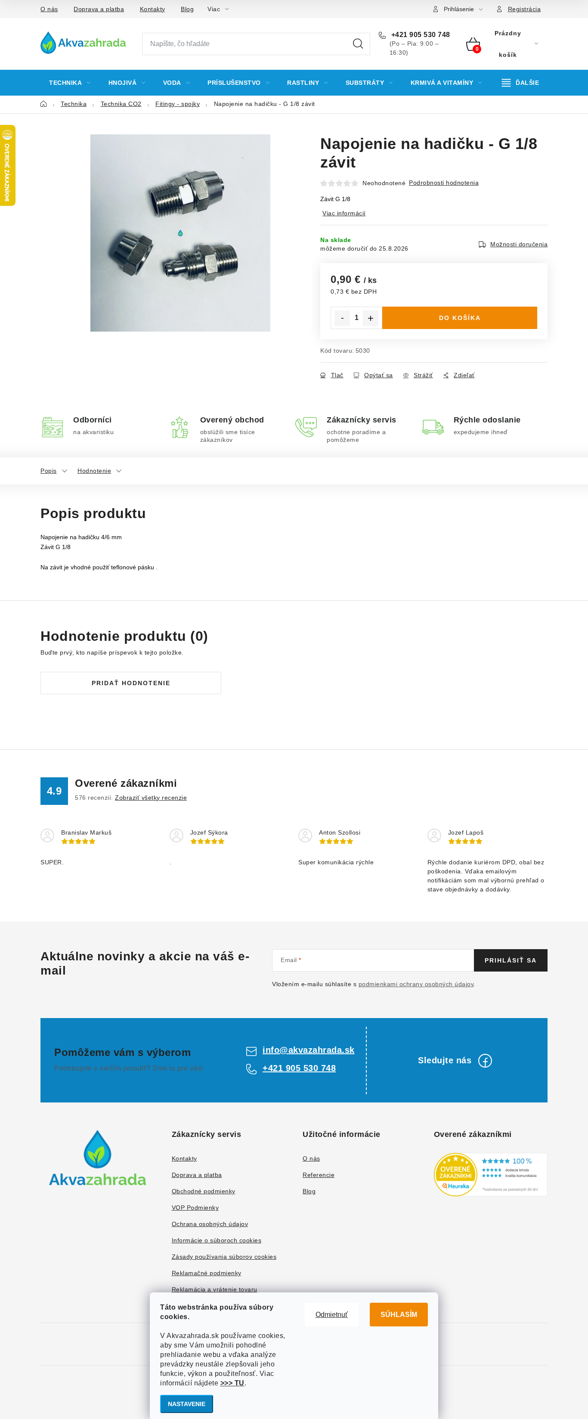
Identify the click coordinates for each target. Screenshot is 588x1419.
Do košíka (460, 317)
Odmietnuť (332, 1314)
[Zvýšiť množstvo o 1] (370, 318)
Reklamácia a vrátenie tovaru (214, 1289)
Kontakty (152, 9)
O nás (49, 9)
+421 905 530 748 (419, 34)
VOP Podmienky (195, 1207)
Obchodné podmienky (203, 1191)
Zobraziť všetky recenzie (151, 797)
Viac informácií (344, 213)
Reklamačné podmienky (206, 1273)
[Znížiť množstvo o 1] (342, 318)
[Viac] (520, 83)
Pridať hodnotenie (131, 683)
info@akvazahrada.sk (309, 1050)
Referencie (318, 1174)
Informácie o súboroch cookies (217, 1240)
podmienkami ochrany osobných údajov (416, 984)
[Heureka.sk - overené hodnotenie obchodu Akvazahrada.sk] (491, 1174)
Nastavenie (186, 1403)
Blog (187, 9)
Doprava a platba (99, 9)
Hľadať (358, 44)
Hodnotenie (94, 470)
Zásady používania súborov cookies (224, 1256)
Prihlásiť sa (511, 960)
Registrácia (524, 9)
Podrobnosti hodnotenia (444, 182)
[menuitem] (69, 83)
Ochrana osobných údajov (210, 1223)
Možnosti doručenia (519, 244)
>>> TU (232, 1383)
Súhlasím (399, 1314)
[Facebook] (485, 1061)
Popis (48, 470)
